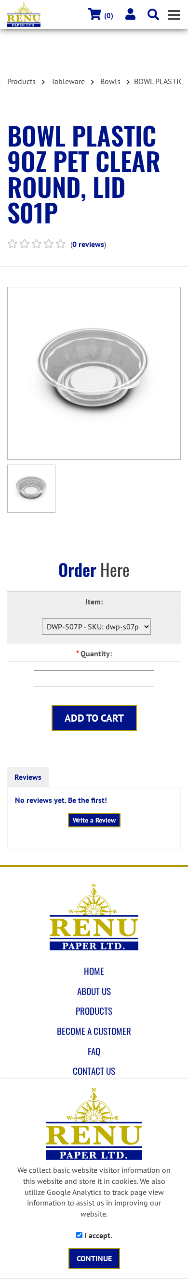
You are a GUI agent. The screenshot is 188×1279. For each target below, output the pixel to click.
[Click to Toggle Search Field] (153, 14)
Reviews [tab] (27, 777)
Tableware (68, 81)
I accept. (97, 1235)
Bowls (110, 81)
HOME (94, 971)
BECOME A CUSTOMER (94, 1031)
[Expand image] (94, 373)
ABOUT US (94, 991)
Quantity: (94, 653)
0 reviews (88, 244)
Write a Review (94, 820)
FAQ (94, 1051)
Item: (94, 601)
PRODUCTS (94, 1011)
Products (21, 81)
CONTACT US (94, 1071)
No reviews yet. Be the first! (61, 800)
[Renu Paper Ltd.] (94, 917)
